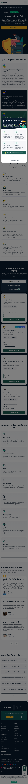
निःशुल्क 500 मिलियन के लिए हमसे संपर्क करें (15, 152)
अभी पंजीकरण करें (14, 157)
